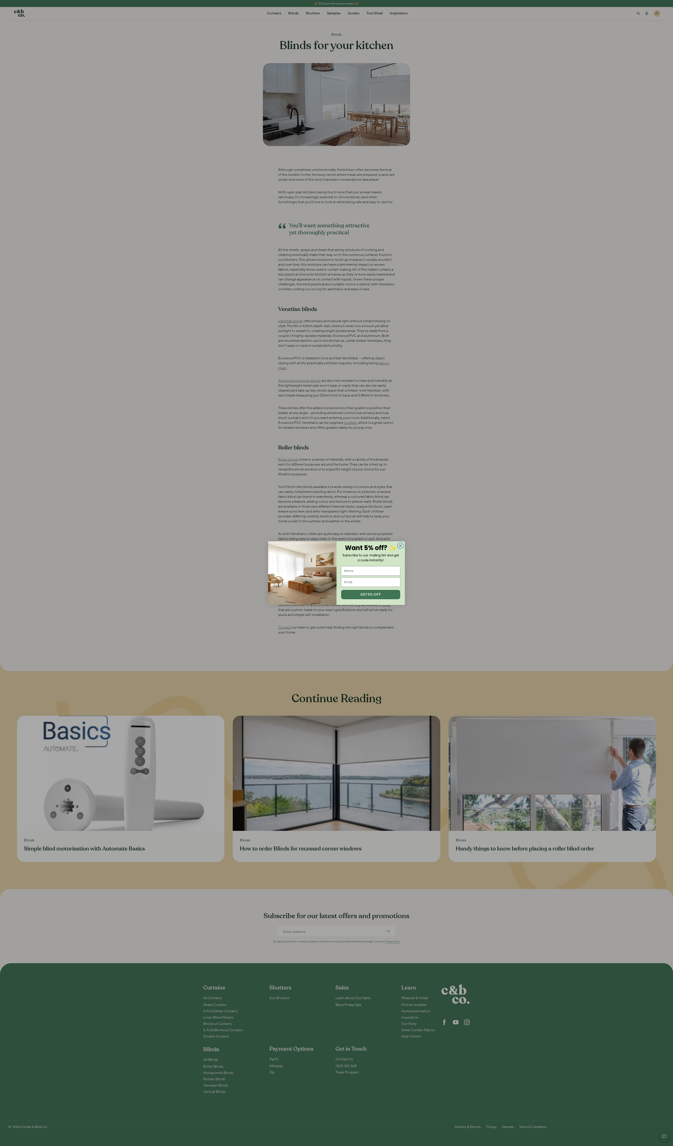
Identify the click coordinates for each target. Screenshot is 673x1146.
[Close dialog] (400, 546)
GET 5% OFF (370, 594)
